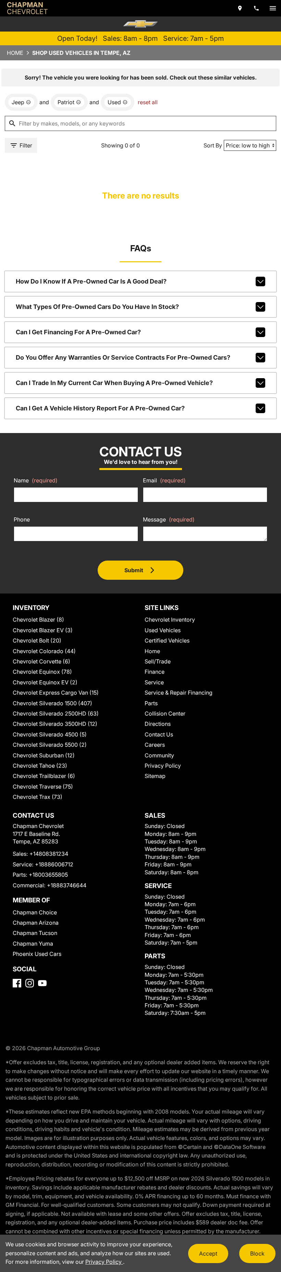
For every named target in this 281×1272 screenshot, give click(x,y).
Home (15, 52)
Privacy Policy (163, 765)
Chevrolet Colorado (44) (44, 651)
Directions (158, 723)
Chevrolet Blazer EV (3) (43, 630)
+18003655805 (48, 874)
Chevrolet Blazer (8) (38, 619)
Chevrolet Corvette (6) (41, 661)
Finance (154, 671)
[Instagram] (29, 983)
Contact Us (159, 734)
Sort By (213, 145)
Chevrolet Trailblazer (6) (44, 775)
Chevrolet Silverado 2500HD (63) (56, 713)
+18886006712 (54, 864)
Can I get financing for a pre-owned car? (78, 332)
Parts (151, 703)
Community (159, 755)
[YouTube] (42, 983)
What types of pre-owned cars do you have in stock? (97, 306)
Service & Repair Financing (178, 692)
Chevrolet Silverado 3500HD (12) (55, 723)
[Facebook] (17, 983)
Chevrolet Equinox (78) (42, 671)
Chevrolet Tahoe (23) (40, 765)
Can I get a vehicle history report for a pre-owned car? (100, 408)
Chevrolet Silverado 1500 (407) (52, 703)
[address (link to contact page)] (240, 8)
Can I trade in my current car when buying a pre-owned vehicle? (114, 382)
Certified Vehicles (167, 640)
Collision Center (165, 713)
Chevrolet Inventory (170, 619)
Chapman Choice (35, 912)
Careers (155, 744)
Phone (22, 519)
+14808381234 (48, 853)
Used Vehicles (163, 630)
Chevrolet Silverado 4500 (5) (50, 734)
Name (36, 480)
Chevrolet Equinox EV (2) (45, 682)
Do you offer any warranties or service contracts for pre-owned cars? (123, 357)
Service (154, 682)
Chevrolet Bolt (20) (37, 640)
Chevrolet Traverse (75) (43, 786)
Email (164, 480)
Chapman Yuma (33, 943)
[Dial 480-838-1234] (256, 8)
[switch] (273, 8)
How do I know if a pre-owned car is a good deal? (91, 281)
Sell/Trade (158, 661)
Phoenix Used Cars (37, 953)
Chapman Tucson (35, 932)
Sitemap (155, 775)
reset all (148, 102)
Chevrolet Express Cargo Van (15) (56, 692)
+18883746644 (66, 885)
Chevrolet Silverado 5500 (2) (50, 744)
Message (169, 519)
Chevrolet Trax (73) (37, 796)
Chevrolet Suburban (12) (44, 755)
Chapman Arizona (36, 922)
